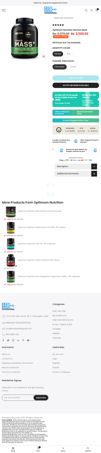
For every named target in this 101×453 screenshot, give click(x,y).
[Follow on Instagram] (13, 340)
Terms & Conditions (11, 372)
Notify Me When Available (76, 85)
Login (54, 358)
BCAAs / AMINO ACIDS (62, 324)
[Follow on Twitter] (8, 340)
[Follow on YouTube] (28, 340)
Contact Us (7, 358)
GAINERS (56, 333)
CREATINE (56, 338)
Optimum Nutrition (63, 18)
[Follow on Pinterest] (23, 340)
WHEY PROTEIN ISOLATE (62, 320)
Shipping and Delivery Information (17, 363)
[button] (58, 25)
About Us (6, 354)
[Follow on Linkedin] (18, 340)
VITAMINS (56, 329)
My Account (58, 354)
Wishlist (55, 367)
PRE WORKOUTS (59, 315)
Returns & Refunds (10, 367)
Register (56, 363)
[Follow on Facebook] (3, 340)
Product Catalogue (61, 372)
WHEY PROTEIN (58, 311)
